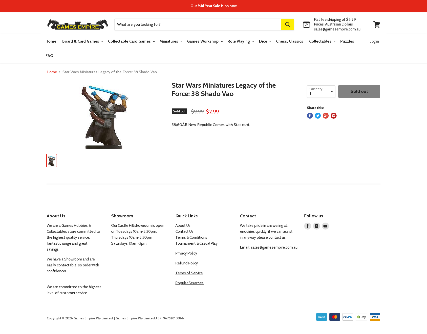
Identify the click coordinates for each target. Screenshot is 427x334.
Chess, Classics (289, 41)
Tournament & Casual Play (196, 243)
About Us (183, 225)
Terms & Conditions (191, 237)
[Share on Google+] (326, 116)
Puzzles (347, 41)
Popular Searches (189, 283)
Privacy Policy (186, 253)
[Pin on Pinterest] (334, 116)
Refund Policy (186, 263)
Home (50, 41)
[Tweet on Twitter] (318, 116)
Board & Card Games (81, 41)
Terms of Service (189, 273)
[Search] (287, 24)
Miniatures (169, 41)
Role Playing (239, 41)
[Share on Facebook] (310, 116)
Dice (263, 41)
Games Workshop (203, 41)
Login (374, 41)
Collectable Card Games (130, 41)
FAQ (49, 55)
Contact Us (184, 231)
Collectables (320, 41)
